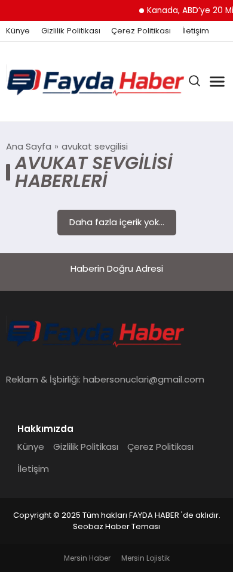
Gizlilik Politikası (70, 31)
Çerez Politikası (141, 31)
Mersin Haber (87, 558)
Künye (18, 31)
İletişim (195, 31)
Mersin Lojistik (145, 558)
